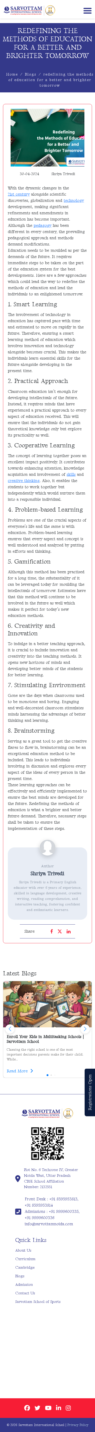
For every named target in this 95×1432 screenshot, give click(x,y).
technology (74, 200)
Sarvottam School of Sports (38, 1301)
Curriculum (25, 1259)
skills (71, 474)
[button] (85, 1029)
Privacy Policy (77, 1425)
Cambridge (25, 1267)
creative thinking (24, 480)
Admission (24, 1284)
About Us (23, 1250)
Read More (18, 1071)
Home (12, 74)
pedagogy (42, 225)
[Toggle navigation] (86, 10)
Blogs (30, 74)
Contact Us (25, 1293)
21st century (19, 194)
